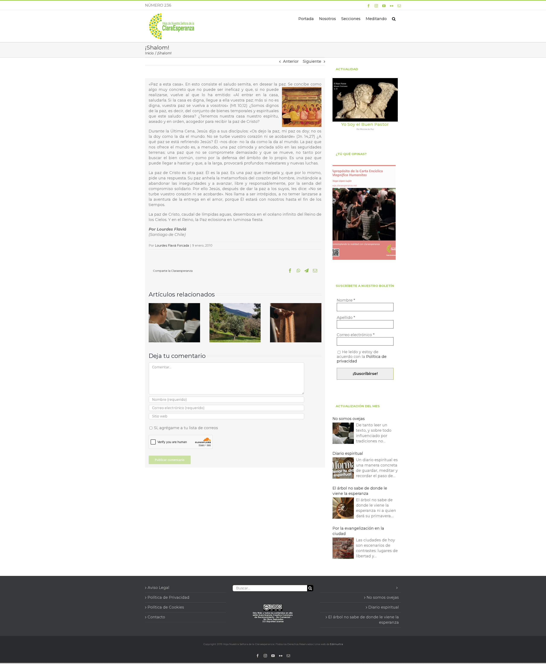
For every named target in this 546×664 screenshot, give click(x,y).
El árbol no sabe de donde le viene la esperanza (360, 491)
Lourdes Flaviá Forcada (172, 245)
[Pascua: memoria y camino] (235, 305)
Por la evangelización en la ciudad (358, 531)
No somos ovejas (349, 418)
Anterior (291, 61)
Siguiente (312, 61)
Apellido (346, 317)
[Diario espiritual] (343, 468)
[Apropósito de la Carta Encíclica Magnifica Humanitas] (364, 212)
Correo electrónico (356, 335)
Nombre (346, 300)
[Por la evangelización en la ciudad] (343, 549)
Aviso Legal (158, 587)
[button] (394, 18)
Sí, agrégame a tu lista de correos (185, 428)
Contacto (156, 617)
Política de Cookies (166, 607)
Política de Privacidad (168, 597)
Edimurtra (336, 644)
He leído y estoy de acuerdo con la (361, 356)
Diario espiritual (348, 453)
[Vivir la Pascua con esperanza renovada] (295, 305)
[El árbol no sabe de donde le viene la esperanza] (343, 508)
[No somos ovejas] (174, 305)
